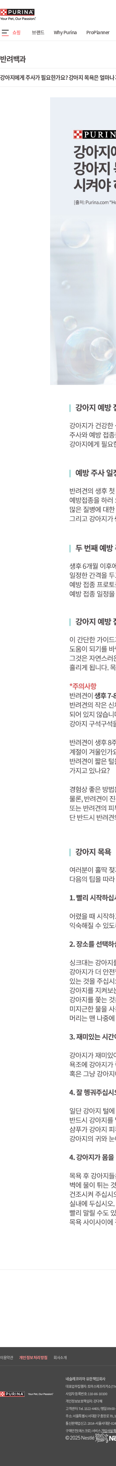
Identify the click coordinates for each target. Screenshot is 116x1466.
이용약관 (6, 1357)
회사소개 (60, 1357)
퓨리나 (35, 14)
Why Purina (65, 32)
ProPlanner (98, 32)
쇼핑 (16, 32)
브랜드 (38, 32)
